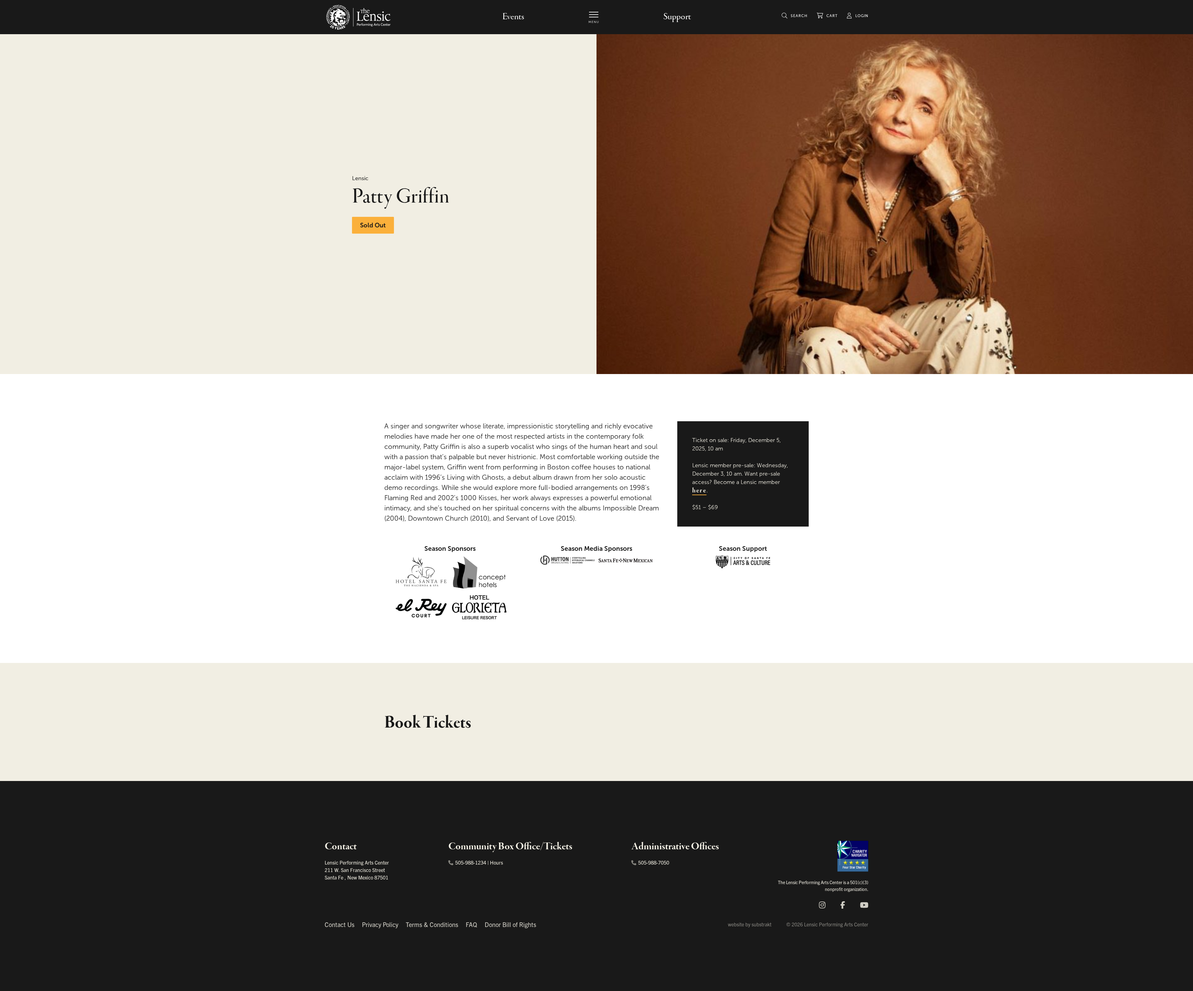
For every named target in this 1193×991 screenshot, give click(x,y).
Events (513, 17)
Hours (496, 862)
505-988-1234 (470, 862)
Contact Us (339, 924)
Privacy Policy (380, 924)
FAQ (471, 924)
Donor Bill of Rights (510, 924)
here (699, 490)
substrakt (761, 924)
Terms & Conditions (432, 924)
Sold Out (373, 225)
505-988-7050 (653, 862)
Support (677, 17)
